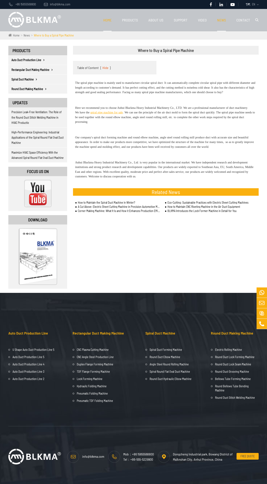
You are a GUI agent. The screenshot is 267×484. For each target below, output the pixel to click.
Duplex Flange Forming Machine (95, 364)
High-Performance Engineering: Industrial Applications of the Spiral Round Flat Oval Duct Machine (37, 137)
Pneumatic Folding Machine (92, 393)
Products (130, 20)
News (221, 20)
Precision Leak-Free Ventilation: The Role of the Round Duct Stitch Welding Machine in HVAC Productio (36, 117)
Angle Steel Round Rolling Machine (169, 364)
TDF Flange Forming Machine (93, 371)
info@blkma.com (57, 4)
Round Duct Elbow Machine (165, 357)
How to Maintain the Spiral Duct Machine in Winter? (106, 202)
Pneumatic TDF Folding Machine (95, 400)
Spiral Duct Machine (22, 79)
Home (107, 20)
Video (202, 20)
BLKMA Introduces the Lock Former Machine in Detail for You (202, 210)
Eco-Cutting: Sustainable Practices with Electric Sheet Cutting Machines (208, 202)
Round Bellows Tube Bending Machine (232, 388)
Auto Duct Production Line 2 (28, 379)
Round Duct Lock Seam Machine (233, 364)
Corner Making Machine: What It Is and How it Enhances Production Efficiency (119, 210)
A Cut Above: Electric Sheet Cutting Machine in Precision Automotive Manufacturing (119, 206)
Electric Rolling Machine (228, 349)
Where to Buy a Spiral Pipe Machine (54, 35)
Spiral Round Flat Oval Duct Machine (170, 371)
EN (253, 4)
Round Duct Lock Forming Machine (234, 357)
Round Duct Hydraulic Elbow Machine (170, 379)
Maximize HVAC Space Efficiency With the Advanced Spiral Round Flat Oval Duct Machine (37, 155)
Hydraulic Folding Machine (92, 386)
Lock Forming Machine (89, 379)
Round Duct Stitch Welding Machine (235, 397)
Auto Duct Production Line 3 (28, 371)
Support (181, 20)
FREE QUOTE (248, 456)
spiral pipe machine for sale (106, 112)
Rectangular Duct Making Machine (30, 69)
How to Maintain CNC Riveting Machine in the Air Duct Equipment (204, 206)
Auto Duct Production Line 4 (28, 364)
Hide (105, 68)
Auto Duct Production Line (26, 60)
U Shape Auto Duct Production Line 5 (33, 349)
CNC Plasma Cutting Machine (93, 349)
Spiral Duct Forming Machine (166, 349)
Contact (243, 20)
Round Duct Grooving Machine (232, 371)
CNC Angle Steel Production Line (95, 357)
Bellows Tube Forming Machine (233, 379)
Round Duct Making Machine (27, 89)
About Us (155, 20)
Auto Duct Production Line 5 (28, 357)
